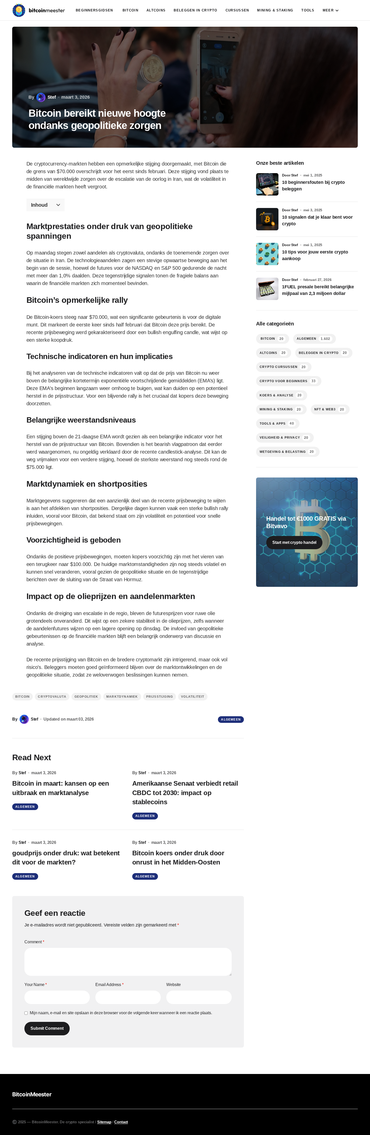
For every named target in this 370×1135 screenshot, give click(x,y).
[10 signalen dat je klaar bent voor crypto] (267, 219)
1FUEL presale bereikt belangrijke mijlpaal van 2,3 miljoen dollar (318, 290)
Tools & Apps (277, 423)
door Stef (290, 175)
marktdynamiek (122, 696)
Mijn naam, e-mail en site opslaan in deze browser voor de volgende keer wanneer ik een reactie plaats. (121, 1013)
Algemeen (231, 719)
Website (173, 984)
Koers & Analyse (281, 395)
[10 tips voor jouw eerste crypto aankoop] (267, 254)
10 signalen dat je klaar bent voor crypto (317, 220)
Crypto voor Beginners (288, 381)
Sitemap (104, 1122)
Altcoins (273, 353)
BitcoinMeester (31, 1094)
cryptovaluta (52, 696)
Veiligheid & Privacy (284, 438)
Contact (121, 1122)
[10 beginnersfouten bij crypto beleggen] (267, 184)
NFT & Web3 (329, 409)
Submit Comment (47, 1028)
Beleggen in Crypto (323, 353)
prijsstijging (159, 696)
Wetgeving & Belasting (287, 452)
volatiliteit (192, 696)
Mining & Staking (280, 409)
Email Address (109, 984)
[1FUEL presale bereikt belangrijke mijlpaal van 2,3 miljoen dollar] (267, 289)
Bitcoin (22, 696)
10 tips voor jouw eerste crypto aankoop (315, 255)
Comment (34, 942)
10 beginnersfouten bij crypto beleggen (313, 185)
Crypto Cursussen (283, 367)
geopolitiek (86, 696)
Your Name (35, 984)
